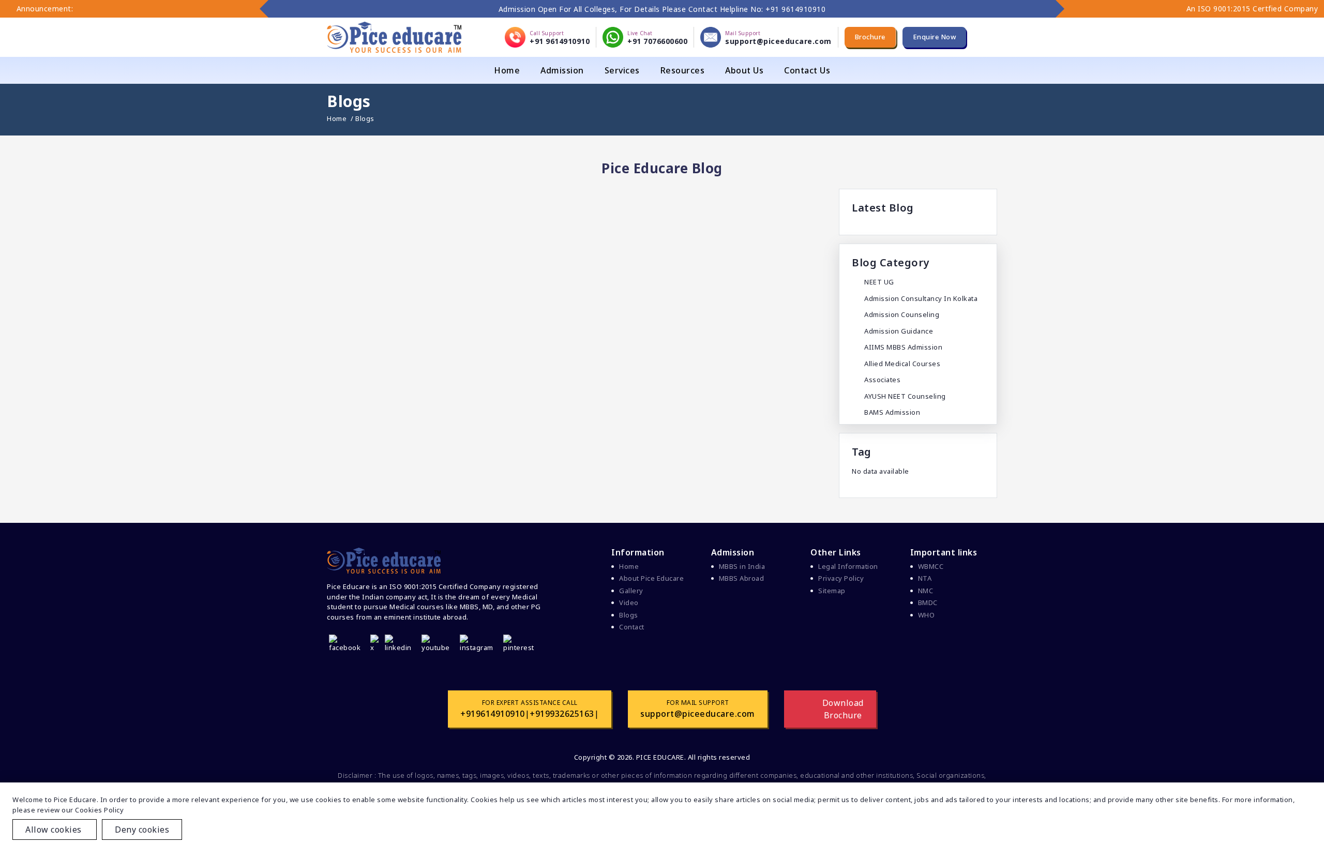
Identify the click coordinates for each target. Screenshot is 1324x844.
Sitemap (832, 590)
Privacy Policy (841, 578)
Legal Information (848, 566)
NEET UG (879, 282)
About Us (744, 70)
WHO (926, 615)
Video (629, 602)
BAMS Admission (892, 412)
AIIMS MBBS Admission (903, 347)
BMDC (928, 602)
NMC (926, 590)
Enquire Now (934, 36)
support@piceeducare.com (697, 713)
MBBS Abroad (741, 578)
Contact (631, 626)
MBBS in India (742, 566)
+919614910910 (492, 713)
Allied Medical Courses (902, 363)
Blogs (628, 615)
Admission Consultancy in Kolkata (920, 298)
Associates (882, 379)
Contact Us (807, 70)
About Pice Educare (651, 578)
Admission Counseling (901, 314)
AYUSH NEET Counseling (905, 396)
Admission (562, 70)
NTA (925, 578)
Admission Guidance (898, 331)
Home (507, 70)
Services (622, 70)
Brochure (870, 36)
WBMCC (931, 566)
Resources (682, 70)
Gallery (631, 590)
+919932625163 (562, 713)
